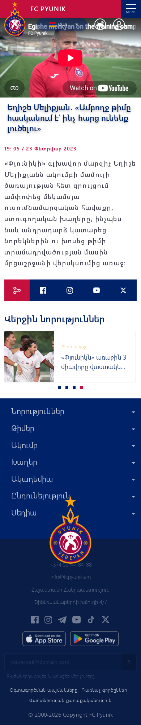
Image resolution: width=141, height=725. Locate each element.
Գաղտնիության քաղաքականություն (70, 700)
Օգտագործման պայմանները (43, 690)
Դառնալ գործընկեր (104, 690)
